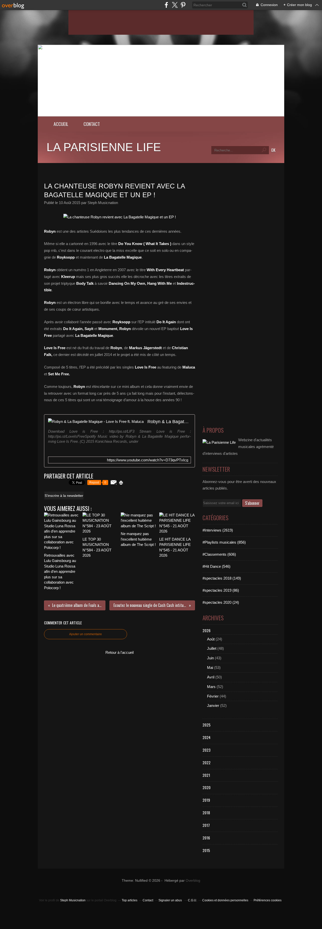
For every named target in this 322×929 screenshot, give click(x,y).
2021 (206, 775)
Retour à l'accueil (119, 652)
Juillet (211, 648)
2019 (206, 800)
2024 (207, 737)
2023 (207, 750)
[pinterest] (183, 5)
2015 (206, 850)
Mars (211, 686)
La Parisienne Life (104, 147)
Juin (210, 658)
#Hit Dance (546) (216, 566)
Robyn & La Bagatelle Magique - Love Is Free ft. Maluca (169, 421)
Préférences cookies (267, 900)
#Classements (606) (219, 554)
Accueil (61, 123)
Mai (210, 667)
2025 (207, 725)
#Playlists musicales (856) (224, 542)
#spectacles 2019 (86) (221, 590)
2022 (207, 762)
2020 (207, 787)
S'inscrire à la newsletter (64, 496)
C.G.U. (192, 900)
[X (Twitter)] (175, 5)
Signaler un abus (170, 900)
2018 (206, 812)
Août (211, 639)
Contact (92, 123)
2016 (206, 837)
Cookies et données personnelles (225, 900)
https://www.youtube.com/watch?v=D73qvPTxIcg (147, 460)
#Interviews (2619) (218, 530)
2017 (206, 825)
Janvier (213, 705)
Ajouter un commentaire (85, 634)
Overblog (193, 880)
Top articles (129, 900)
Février (213, 696)
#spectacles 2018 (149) (222, 578)
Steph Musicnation (73, 900)
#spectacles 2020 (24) (221, 602)
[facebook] (166, 5)
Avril (210, 677)
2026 (207, 630)
